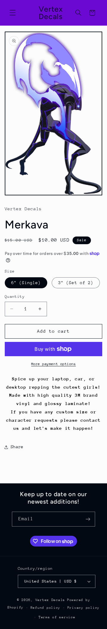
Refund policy (46, 608)
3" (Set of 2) (75, 282)
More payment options (53, 364)
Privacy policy (83, 608)
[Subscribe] (88, 519)
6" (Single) (26, 282)
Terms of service (57, 617)
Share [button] (17, 446)
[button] (12, 13)
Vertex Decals (50, 600)
